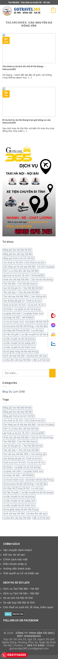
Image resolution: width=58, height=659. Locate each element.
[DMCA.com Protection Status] (14, 613)
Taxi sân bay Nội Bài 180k (15, 296)
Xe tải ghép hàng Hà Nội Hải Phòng (20, 351)
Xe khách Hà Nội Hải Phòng (39, 322)
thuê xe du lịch (34, 300)
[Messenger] (53, 325)
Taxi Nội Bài (9, 283)
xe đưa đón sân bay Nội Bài (16, 360)
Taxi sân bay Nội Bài (28, 292)
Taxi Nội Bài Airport (27, 283)
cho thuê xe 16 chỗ (12, 262)
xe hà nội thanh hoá (13, 322)
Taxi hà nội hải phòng (41, 279)
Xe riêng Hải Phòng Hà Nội (16, 330)
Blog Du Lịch (10, 391)
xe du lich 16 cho (36, 305)
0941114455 (16, 655)
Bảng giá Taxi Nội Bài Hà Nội (17, 250)
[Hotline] (53, 316)
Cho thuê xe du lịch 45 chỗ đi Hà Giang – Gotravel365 (23, 68)
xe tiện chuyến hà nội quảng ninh (19, 343)
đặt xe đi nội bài (41, 360)
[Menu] (49, 10)
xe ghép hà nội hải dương (27, 309)
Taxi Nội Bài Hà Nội (32, 288)
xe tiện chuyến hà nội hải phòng (18, 339)
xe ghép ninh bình (12, 313)
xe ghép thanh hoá (33, 313)
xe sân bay (37, 330)
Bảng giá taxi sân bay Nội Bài (17, 254)
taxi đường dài (39, 296)
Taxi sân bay (9, 292)
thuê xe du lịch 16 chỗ (14, 305)
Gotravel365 (38, 275)
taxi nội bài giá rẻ (11, 288)
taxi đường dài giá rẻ (13, 300)
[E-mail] (53, 334)
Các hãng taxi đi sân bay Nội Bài (19, 266)
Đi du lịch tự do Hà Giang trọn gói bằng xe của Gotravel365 (26, 121)
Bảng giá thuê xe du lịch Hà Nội (18, 258)
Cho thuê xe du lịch (34, 262)
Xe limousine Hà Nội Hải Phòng (18, 326)
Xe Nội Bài (42, 326)
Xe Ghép (7, 309)
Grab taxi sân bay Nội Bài (15, 279)
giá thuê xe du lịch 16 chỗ (16, 275)
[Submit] (52, 373)
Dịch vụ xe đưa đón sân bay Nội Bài (20, 271)
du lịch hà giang (46, 266)
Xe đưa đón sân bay (37, 356)
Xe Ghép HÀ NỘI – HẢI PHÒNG (18, 317)
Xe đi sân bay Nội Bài (13, 356)
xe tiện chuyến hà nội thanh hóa (19, 347)
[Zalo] (53, 343)
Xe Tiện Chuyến (10, 334)
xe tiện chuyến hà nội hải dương (37, 334)
